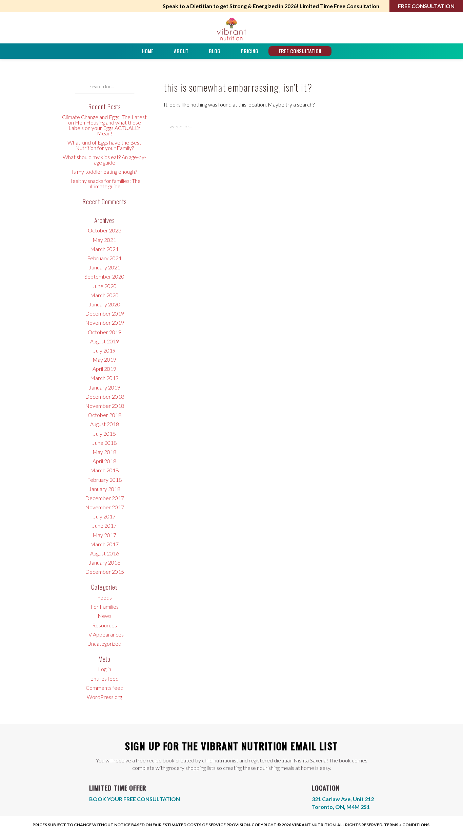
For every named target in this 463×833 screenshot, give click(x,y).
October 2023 (104, 230)
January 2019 (104, 387)
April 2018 (104, 461)
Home (148, 51)
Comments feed (104, 687)
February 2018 (104, 479)
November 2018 (104, 405)
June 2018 (104, 442)
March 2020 (104, 295)
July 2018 (104, 433)
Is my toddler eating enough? (104, 171)
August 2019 (104, 341)
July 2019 (104, 350)
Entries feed (104, 678)
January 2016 (104, 562)
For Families (104, 606)
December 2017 (104, 498)
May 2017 (104, 535)
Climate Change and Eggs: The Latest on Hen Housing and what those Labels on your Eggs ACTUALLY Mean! (104, 125)
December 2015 (104, 571)
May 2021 (104, 239)
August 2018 (104, 424)
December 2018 (104, 396)
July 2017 (104, 516)
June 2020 (104, 286)
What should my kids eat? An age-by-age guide (104, 160)
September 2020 (104, 276)
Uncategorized (104, 643)
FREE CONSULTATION (426, 6)
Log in (104, 669)
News (105, 615)
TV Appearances (104, 634)
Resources (104, 625)
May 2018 (104, 452)
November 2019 (104, 322)
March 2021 (104, 249)
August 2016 (104, 553)
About (181, 51)
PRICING (249, 51)
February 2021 (104, 258)
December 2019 (104, 313)
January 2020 (104, 304)
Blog (214, 51)
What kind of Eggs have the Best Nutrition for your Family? (104, 145)
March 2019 (104, 378)
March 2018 (104, 470)
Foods (104, 597)
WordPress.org (104, 697)
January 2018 (104, 489)
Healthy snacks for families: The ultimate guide (104, 183)
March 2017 (104, 544)
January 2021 (104, 267)
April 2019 (104, 368)
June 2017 (104, 525)
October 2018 (104, 415)
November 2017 (104, 507)
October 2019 (104, 332)
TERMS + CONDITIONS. (407, 824)
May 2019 (104, 359)
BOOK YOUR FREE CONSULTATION (134, 799)
